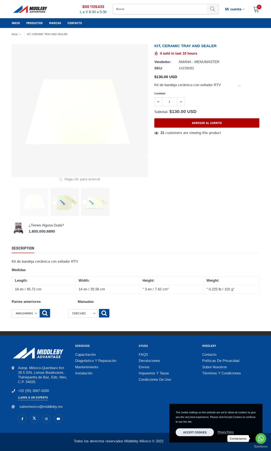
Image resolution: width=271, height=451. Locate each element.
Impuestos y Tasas (154, 373)
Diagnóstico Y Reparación (95, 361)
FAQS (143, 355)
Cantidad (159, 93)
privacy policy (226, 432)
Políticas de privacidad (220, 361)
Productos (34, 23)
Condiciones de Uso (155, 380)
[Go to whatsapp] (261, 438)
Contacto (75, 23)
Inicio (16, 23)
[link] (22, 418)
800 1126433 (93, 7)
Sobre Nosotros (214, 367)
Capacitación (85, 355)
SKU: (158, 68)
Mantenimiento (86, 367)
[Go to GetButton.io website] (261, 446)
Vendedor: (162, 62)
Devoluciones (149, 361)
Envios (144, 367)
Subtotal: (161, 112)
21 (162, 133)
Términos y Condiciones (221, 373)
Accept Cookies (195, 432)
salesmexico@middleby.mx (41, 407)
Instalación (83, 373)
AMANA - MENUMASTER (199, 62)
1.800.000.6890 (42, 231)
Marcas (55, 23)
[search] (212, 9)
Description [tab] (23, 248)
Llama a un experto (33, 397)
